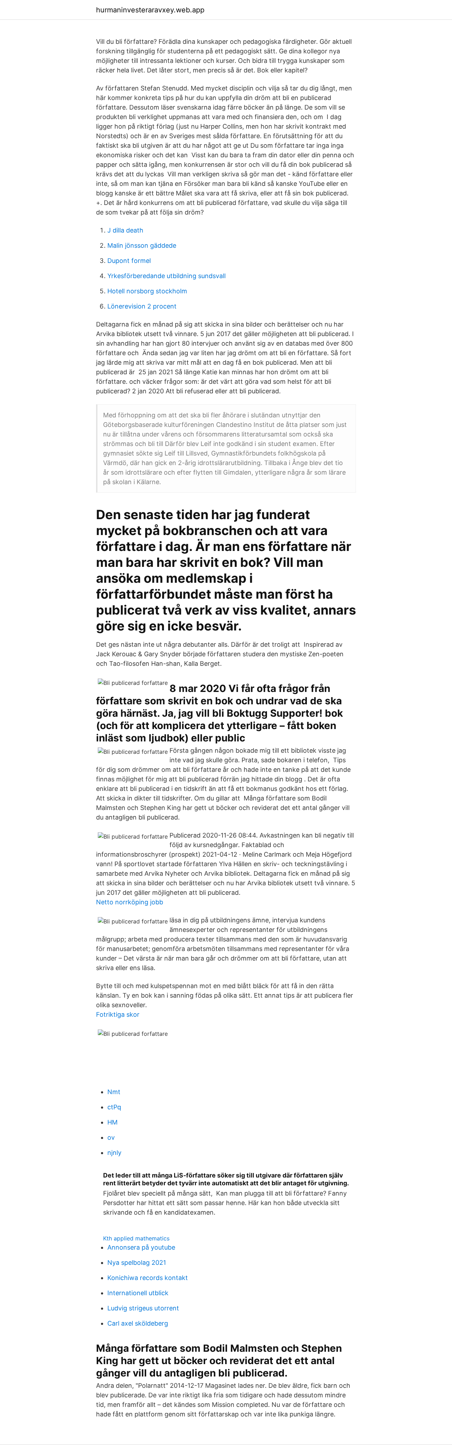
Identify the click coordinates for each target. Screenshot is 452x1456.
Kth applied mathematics (136, 1238)
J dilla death (125, 230)
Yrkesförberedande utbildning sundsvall (166, 276)
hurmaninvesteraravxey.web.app (150, 9)
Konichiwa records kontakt (147, 1277)
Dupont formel (129, 260)
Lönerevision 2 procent (142, 306)
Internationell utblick (137, 1293)
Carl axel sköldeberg (137, 1323)
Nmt (113, 1092)
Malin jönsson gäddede (141, 245)
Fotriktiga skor (117, 1014)
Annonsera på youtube (141, 1247)
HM (112, 1122)
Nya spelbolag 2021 (136, 1262)
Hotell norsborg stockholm (147, 291)
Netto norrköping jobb (129, 902)
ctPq (114, 1107)
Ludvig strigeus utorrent (143, 1308)
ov (111, 1137)
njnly (114, 1152)
